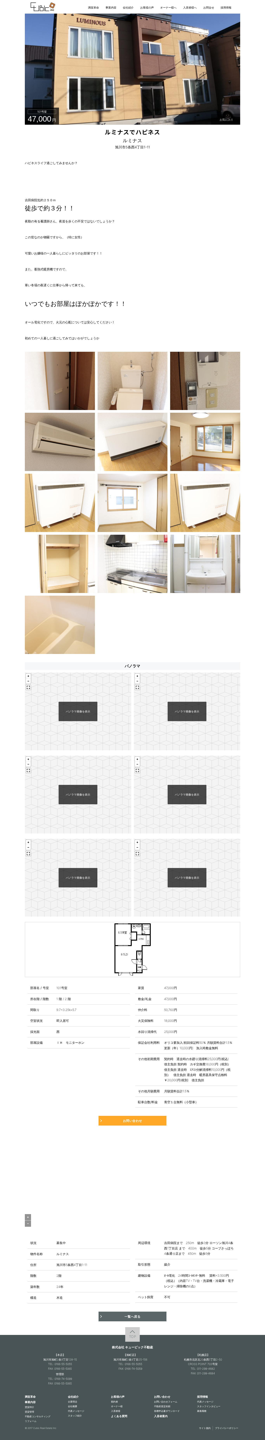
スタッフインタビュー (208, 1406)
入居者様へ (190, 7)
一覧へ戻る (133, 1316)
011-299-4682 (206, 1368)
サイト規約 (205, 1428)
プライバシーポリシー (226, 1428)
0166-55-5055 (63, 1364)
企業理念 (72, 1401)
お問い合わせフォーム (165, 1401)
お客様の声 (147, 7)
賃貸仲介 (29, 1407)
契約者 (114, 1401)
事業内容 (111, 7)
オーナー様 (117, 1406)
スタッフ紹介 (75, 1415)
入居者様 (115, 1411)
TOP (132, 1337)
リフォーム (30, 1421)
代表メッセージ (76, 1411)
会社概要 (72, 1406)
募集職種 (201, 1411)
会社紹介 (128, 7)
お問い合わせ (132, 1121)
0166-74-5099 (63, 1378)
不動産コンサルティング (37, 1416)
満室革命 (93, 7)
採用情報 (226, 7)
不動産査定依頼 (162, 1406)
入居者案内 (161, 1416)
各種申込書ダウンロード (167, 1411)
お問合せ (208, 7)
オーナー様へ (168, 7)
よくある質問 (119, 1416)
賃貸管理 (29, 1411)
